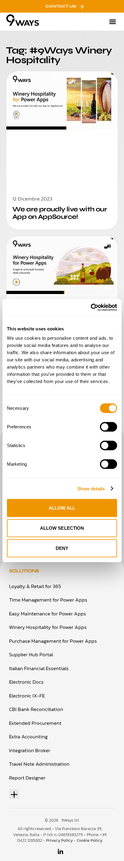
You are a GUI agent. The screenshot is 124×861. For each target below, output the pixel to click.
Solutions (24, 571)
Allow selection (62, 528)
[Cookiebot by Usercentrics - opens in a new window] (90, 307)
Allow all (62, 507)
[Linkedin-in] (60, 852)
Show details (91, 488)
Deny (62, 548)
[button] (112, 21)
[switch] (108, 427)
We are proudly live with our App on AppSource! (59, 212)
